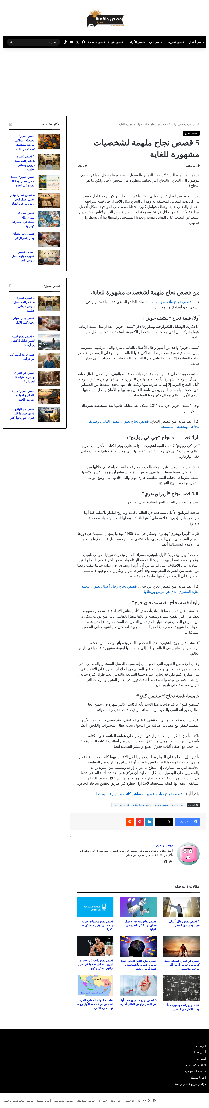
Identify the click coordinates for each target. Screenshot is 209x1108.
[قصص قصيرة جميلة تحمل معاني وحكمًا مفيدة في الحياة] (49, 182)
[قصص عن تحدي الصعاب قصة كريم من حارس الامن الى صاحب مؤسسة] (181, 946)
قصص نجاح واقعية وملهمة (171, 302)
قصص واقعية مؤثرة (142, 804)
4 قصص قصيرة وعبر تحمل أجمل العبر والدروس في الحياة (22, 199)
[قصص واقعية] (104, 18)
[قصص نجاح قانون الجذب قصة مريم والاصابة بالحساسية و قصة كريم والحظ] (138, 946)
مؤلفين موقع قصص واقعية (190, 1084)
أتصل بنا (201, 1058)
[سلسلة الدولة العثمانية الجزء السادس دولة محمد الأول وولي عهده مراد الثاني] (95, 985)
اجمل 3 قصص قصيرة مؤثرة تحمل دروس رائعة (23, 256)
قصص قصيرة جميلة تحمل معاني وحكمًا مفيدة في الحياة (23, 181)
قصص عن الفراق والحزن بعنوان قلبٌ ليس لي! (23, 377)
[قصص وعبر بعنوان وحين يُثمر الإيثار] (49, 239)
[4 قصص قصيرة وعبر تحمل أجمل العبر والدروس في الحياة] (49, 200)
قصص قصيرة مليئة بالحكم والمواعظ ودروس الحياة (23, 395)
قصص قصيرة (176, 42)
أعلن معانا (200, 1052)
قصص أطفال (196, 42)
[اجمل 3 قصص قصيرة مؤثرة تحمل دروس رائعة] (49, 257)
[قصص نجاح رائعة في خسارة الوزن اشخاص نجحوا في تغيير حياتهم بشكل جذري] (95, 946)
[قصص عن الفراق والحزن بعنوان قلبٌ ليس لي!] (49, 378)
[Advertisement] (174, 81)
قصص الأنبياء (137, 42)
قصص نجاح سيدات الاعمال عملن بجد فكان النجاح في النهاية (141, 925)
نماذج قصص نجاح (121, 804)
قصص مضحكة (96, 42)
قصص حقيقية (178, 804)
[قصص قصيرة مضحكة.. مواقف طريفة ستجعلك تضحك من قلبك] (49, 141)
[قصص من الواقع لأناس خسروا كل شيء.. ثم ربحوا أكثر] (49, 414)
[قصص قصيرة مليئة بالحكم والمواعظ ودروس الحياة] (49, 396)
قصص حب (155, 42)
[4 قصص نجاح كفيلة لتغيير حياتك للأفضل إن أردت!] (49, 342)
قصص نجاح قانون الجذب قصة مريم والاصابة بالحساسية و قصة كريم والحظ (139, 964)
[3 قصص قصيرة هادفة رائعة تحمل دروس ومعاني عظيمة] (49, 162)
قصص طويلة (115, 42)
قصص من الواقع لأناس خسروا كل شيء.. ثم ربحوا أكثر (23, 413)
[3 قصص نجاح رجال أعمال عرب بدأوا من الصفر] (181, 907)
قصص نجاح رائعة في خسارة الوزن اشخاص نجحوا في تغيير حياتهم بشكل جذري (95, 964)
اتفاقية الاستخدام (196, 1065)
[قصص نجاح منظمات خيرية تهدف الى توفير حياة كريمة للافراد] (95, 907)
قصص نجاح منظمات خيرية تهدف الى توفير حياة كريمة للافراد (97, 925)
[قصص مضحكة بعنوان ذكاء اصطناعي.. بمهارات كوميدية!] (49, 219)
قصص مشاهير (161, 804)
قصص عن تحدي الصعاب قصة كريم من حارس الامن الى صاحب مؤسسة (182, 964)
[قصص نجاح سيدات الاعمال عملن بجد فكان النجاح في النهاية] (138, 907)
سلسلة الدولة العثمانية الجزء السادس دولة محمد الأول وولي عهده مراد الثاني (95, 1004)
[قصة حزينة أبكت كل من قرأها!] (49, 360)
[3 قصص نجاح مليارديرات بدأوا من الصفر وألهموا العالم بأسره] (138, 985)
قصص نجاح (178, 124)
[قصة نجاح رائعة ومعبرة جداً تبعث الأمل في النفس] (181, 988)
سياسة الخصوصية (195, 1071)
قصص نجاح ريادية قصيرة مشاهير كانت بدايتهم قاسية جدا (139, 794)
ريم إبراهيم (191, 165)
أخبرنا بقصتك (198, 1077)
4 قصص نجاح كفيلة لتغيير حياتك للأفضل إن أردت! (23, 341)
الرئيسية (192, 124)
